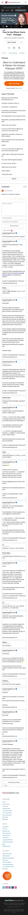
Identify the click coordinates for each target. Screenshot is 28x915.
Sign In (7, 194)
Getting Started (6, 855)
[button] (25, 2)
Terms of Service (20, 910)
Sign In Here (19, 88)
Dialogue (4, 53)
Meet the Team (6, 831)
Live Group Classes (7, 812)
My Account (5, 860)
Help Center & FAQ (7, 853)
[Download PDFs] (19, 47)
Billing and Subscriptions (8, 858)
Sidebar (21, 10)
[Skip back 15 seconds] (3, 26)
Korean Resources (7, 815)
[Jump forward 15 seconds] (11, 26)
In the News (5, 837)
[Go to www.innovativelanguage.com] (14, 900)
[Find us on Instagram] (15, 887)
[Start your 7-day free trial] (7, 876)
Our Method (5, 826)
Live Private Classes (7, 810)
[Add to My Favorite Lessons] (9, 47)
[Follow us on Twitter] (4, 887)
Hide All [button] (14, 178)
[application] (14, 20)
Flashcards (5, 806)
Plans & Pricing (6, 835)
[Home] (13, 3)
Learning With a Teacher (8, 866)
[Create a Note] (14, 47)
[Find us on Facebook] (10, 887)
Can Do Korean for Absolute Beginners (17, 6)
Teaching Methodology (8, 864)
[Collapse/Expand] (14, 186)
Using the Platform (7, 862)
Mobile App (5, 819)
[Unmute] (21, 26)
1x (16, 26)
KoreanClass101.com (19, 904)
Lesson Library (4, 6)
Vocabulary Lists (6, 808)
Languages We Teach (8, 839)
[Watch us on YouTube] (7, 887)
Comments (21, 53)
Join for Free (14, 83)
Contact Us (5, 868)
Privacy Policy (10, 906)
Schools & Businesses (8, 841)
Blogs (4, 844)
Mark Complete (12, 42)
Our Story (5, 828)
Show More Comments (14, 782)
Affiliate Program (6, 846)
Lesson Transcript (13, 53)
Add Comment (14, 225)
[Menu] (2, 2)
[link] (2, 10)
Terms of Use (17, 906)
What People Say (7, 833)
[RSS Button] (2, 191)
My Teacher (5, 817)
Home (4, 802)
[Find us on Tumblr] (12, 887)
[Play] (7, 26)
